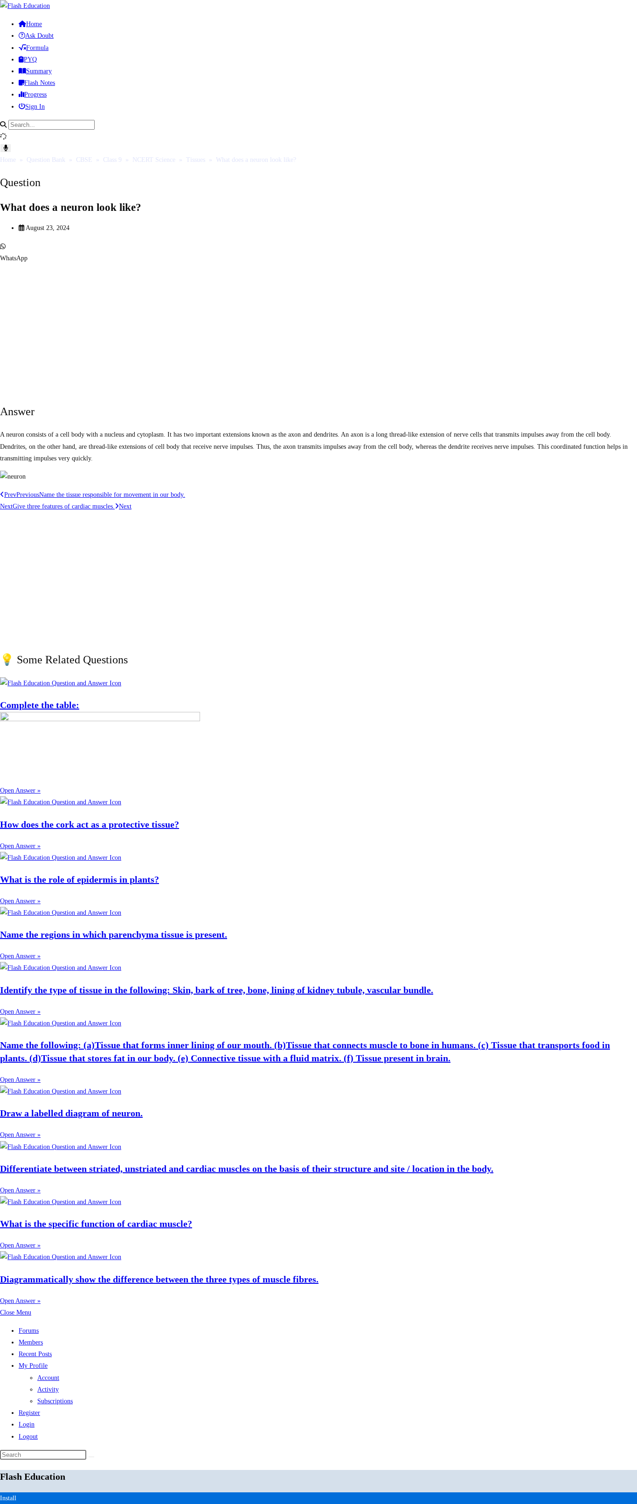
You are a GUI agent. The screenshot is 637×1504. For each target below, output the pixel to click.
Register (29, 1412)
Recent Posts (35, 1354)
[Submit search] (91, 1457)
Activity (48, 1389)
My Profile (33, 1365)
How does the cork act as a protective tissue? (89, 824)
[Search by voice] (5, 148)
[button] (318, 252)
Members (31, 1342)
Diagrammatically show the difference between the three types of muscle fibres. (159, 1279)
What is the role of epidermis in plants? (79, 879)
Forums (29, 1330)
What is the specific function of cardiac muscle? (96, 1224)
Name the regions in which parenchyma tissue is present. (113, 934)
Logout (28, 1436)
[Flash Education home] (25, 5)
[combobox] (51, 125)
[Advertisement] (280, 329)
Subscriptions (55, 1401)
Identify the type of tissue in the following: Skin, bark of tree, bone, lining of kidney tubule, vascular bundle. (216, 990)
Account (48, 1377)
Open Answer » (20, 790)
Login (27, 1424)
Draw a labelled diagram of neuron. (71, 1113)
